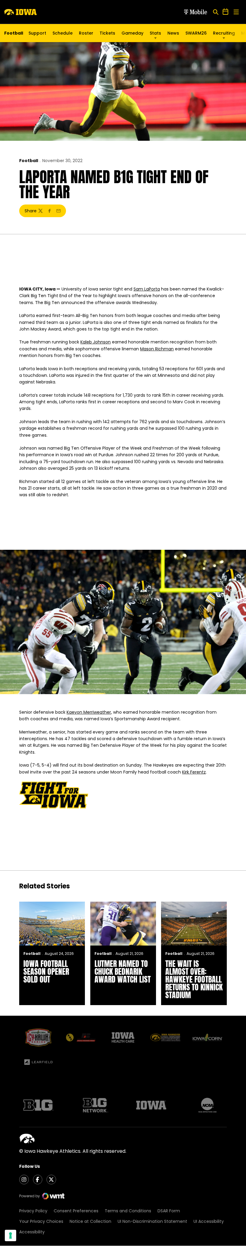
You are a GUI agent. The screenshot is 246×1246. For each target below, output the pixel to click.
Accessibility (32, 1232)
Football (28, 161)
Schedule (62, 33)
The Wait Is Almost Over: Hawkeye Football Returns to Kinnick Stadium (194, 979)
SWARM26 (196, 33)
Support (37, 33)
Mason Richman (157, 349)
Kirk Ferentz (194, 772)
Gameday (132, 33)
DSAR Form (169, 1211)
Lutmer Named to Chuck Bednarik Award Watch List (122, 971)
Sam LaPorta (147, 289)
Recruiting (224, 33)
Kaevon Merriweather (89, 712)
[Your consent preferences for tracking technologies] (10, 1235)
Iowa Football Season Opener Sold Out (46, 971)
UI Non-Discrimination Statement (152, 1221)
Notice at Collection (90, 1221)
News (173, 33)
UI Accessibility (209, 1221)
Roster (86, 33)
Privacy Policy (33, 1211)
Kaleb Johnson (95, 342)
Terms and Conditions (128, 1211)
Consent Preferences (76, 1211)
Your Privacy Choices (41, 1221)
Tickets (107, 34)
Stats (155, 33)
